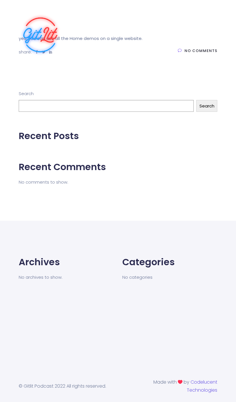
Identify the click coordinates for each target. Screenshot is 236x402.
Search (26, 94)
